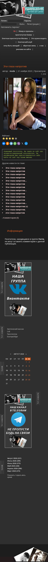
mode (12, 71)
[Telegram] (11, 143)
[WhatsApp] (15, 143)
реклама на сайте (23, 49)
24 (7, 379)
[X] (22, 143)
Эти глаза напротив (15, 168)
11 (11, 370)
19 (15, 375)
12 (15, 370)
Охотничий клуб (25, 42)
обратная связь (29, 46)
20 (19, 375)
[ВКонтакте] (3, 143)
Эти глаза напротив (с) (17, 206)
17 (7, 375)
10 (7, 370)
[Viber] (18, 143)
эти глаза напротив (15, 213)
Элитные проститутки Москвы (15, 38)
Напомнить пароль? (10, 27)
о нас (41, 46)
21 (23, 375)
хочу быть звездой (11, 46)
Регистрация (33, 24)
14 (23, 370)
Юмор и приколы (26, 31)
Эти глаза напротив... (16, 180)
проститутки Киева (23, 35)
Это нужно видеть (39, 38)
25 (11, 379)
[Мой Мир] (26, 143)
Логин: (4, 20)
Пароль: (27, 20)
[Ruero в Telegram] (18, 421)
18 (11, 375)
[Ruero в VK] (18, 289)
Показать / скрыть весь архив (16, 476)
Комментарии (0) (11, 217)
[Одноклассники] (7, 143)
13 (19, 370)
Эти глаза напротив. (16, 209)
